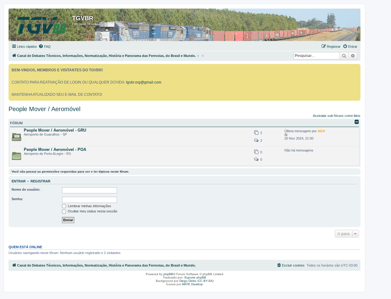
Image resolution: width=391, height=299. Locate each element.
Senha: (17, 199)
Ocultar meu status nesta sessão (92, 211)
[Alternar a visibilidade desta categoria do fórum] (357, 121)
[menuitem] (44, 46)
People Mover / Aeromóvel (44, 109)
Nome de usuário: (26, 189)
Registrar (40, 181)
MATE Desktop (192, 284)
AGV (321, 131)
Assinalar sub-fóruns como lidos (336, 116)
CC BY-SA (205, 280)
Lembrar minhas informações (89, 206)
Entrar (19, 181)
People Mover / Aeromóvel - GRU (55, 130)
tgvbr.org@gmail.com (143, 82)
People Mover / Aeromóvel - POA (55, 149)
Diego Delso (187, 280)
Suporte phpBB (195, 277)
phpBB (168, 274)
